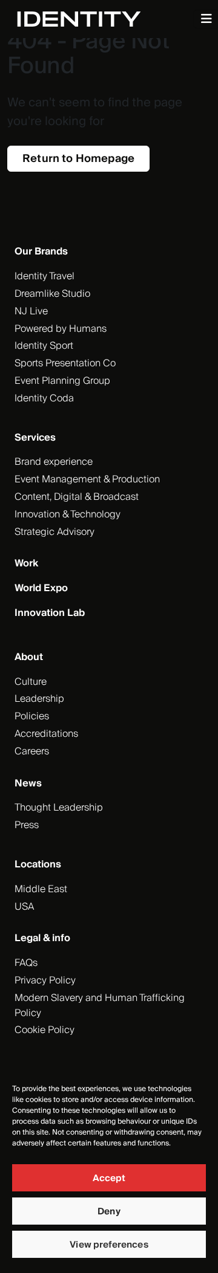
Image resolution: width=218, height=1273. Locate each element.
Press (27, 825)
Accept (109, 1178)
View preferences (109, 1244)
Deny (109, 1211)
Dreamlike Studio (52, 293)
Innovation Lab (50, 612)
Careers (32, 751)
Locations (38, 864)
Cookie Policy (44, 1030)
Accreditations (46, 733)
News (28, 783)
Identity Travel (44, 276)
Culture (31, 681)
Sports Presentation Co (65, 363)
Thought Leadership (59, 807)
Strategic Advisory (54, 531)
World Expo (41, 588)
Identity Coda (44, 398)
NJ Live (31, 311)
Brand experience (54, 461)
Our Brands (41, 251)
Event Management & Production (87, 479)
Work (26, 563)
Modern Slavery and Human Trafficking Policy (100, 1006)
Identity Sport (44, 345)
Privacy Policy (45, 980)
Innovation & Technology (68, 514)
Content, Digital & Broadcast (77, 496)
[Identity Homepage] (92, 19)
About (29, 657)
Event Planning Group (62, 380)
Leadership (39, 698)
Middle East (41, 889)
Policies (32, 716)
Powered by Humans (61, 328)
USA (24, 906)
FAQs (26, 962)
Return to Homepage (78, 158)
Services (35, 437)
